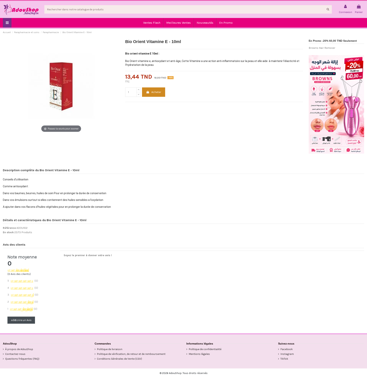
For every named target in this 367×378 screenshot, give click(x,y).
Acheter (156, 92)
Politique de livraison (109, 349)
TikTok (284, 358)
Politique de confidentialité (205, 349)
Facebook (286, 349)
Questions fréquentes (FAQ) (22, 358)
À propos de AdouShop (19, 349)
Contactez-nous (15, 354)
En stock (8, 232)
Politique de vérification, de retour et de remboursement (131, 354)
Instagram (287, 354)
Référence (9, 228)
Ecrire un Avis (21, 320)
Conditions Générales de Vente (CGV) (119, 358)
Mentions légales (199, 354)
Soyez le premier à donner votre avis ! (88, 255)
